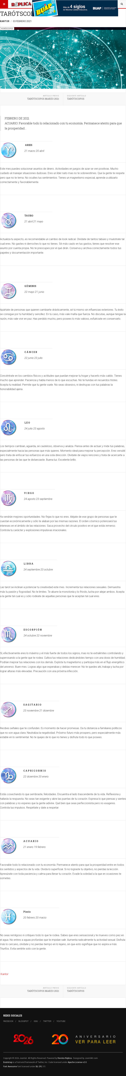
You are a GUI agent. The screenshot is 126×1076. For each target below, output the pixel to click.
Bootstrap (7, 1062)
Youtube (61, 1021)
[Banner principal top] (75, 8)
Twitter (47, 1021)
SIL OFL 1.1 (40, 1066)
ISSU (36, 1021)
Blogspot (24, 1021)
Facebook (8, 1021)
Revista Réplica (65, 1058)
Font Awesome (10, 1066)
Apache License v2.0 (77, 1062)
